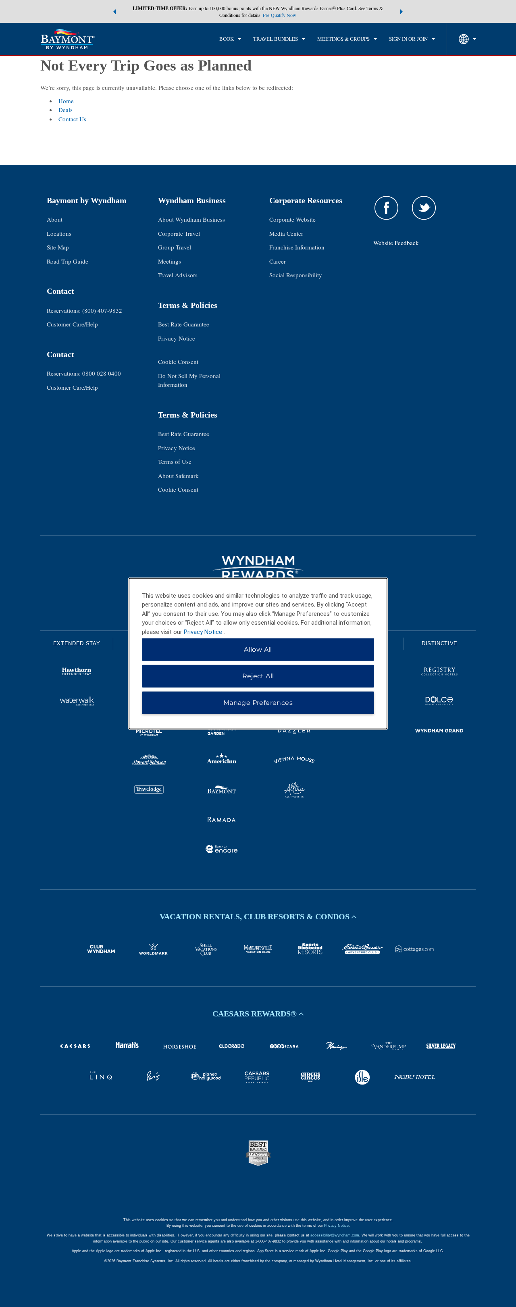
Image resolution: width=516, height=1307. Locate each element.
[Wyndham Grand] (439, 732)
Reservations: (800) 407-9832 (84, 310)
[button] (114, 12)
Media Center (286, 233)
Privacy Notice (176, 338)
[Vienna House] (294, 761)
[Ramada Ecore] (222, 850)
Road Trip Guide (67, 261)
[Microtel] (149, 732)
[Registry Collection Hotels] (439, 672)
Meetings (169, 261)
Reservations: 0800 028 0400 (84, 373)
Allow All (258, 649)
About (54, 219)
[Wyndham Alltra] (294, 791)
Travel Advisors (178, 275)
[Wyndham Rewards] (257, 568)
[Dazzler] (294, 732)
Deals (65, 110)
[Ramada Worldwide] (222, 820)
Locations (59, 233)
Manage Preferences (258, 702)
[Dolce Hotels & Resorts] (439, 702)
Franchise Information (297, 247)
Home (66, 101)
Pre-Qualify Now (279, 15)
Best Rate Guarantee (183, 324)
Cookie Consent (178, 361)
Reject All (258, 676)
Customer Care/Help (72, 324)
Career (277, 261)
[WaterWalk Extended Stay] (76, 702)
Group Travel (174, 247)
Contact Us (72, 119)
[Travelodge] (149, 791)
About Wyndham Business (191, 219)
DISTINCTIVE (440, 643)
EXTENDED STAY (76, 643)
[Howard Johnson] (149, 761)
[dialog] (258, 653)
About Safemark (178, 476)
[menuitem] (230, 39)
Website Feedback (396, 243)
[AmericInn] (222, 761)
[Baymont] (222, 791)
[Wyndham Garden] (222, 732)
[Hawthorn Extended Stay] (76, 672)
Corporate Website (292, 219)
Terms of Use (174, 461)
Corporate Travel (179, 233)
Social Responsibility (295, 275)
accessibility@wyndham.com (334, 1235)
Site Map (58, 247)
